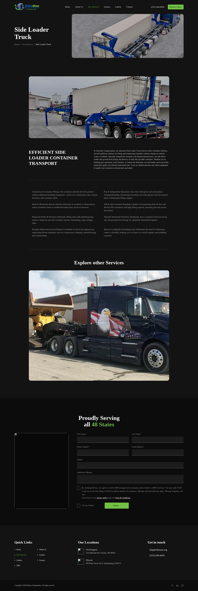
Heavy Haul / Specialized (99, 325)
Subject (80, 460)
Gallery (118, 7)
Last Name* (136, 434)
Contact (129, 7)
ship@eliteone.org (158, 550)
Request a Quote (176, 7)
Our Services (93, 7)
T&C (18, 566)
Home (67, 7)
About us (79, 7)
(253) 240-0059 (157, 7)
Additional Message (84, 472)
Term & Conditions (122, 498)
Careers (107, 7)
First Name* (81, 434)
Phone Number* (83, 447)
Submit (116, 506)
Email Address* (138, 447)
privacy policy (102, 498)
